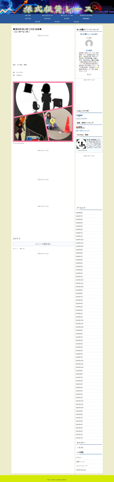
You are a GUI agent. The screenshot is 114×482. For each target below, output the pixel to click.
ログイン (79, 457)
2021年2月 (79, 434)
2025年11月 (79, 243)
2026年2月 (79, 233)
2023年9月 (79, 330)
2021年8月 (79, 414)
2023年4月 (79, 347)
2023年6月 (79, 340)
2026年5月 (79, 223)
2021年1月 (79, 438)
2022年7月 (79, 377)
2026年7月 (79, 216)
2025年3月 (79, 270)
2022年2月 (79, 394)
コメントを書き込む (43, 244)
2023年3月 (79, 350)
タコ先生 (89, 50)
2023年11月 (79, 323)
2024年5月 (79, 303)
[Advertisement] (43, 47)
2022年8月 (79, 374)
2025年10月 (79, 246)
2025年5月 (79, 263)
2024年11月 (79, 283)
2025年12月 (79, 239)
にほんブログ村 (81, 118)
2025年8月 (79, 253)
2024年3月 (79, 310)
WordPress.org (81, 470)
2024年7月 (79, 297)
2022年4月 (79, 387)
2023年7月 (79, 337)
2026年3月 (79, 229)
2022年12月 (79, 360)
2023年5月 (79, 344)
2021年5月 (79, 424)
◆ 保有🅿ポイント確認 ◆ (88, 34)
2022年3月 (79, 391)
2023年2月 (79, 354)
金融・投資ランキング (82, 130)
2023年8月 (79, 334)
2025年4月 (79, 266)
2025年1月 (79, 276)
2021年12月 (79, 401)
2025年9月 (79, 249)
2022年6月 (79, 381)
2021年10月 (79, 407)
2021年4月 (79, 428)
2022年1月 (79, 397)
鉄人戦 (81, 447)
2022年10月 (79, 367)
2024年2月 (79, 313)
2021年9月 (79, 411)
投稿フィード (80, 461)
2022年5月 (79, 384)
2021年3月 (79, 431)
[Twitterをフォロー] (90, 74)
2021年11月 (79, 404)
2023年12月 (79, 320)
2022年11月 (79, 364)
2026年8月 (79, 213)
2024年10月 (79, 286)
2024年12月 (79, 280)
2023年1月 (79, 357)
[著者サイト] (88, 74)
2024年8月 (79, 293)
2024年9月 (79, 290)
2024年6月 (79, 300)
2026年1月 (79, 236)
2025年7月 (79, 256)
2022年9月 (79, 370)
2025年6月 (79, 260)
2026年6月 (79, 219)
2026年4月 (79, 226)
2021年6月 (79, 421)
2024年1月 (79, 317)
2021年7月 (79, 417)
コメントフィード (81, 466)
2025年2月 (79, 273)
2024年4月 (79, 307)
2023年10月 (79, 327)
